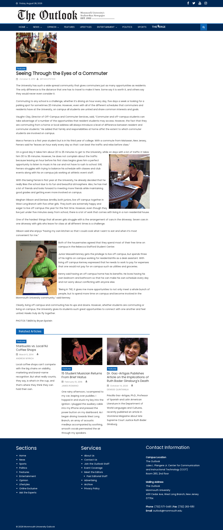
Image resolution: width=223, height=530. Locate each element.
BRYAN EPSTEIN (47, 79)
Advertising (90, 480)
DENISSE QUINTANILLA (118, 389)
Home (22, 27)
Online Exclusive (28, 488)
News (36, 27)
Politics (127, 27)
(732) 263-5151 (186, 506)
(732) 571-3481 (162, 506)
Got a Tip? (158, 27)
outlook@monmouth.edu (167, 510)
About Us (89, 455)
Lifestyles (86, 27)
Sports (142, 27)
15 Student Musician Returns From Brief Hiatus (82, 375)
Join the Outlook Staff (96, 463)
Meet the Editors (93, 472)
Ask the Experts (27, 492)
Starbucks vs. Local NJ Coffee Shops (32, 348)
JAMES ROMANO (70, 385)
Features (69, 27)
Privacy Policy (92, 488)
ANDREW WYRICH (25, 358)
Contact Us (90, 459)
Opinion (51, 27)
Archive (88, 484)
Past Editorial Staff (97, 476)
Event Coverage (93, 468)
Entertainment (106, 27)
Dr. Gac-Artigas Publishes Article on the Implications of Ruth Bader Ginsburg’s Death (128, 377)
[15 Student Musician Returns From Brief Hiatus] (83, 351)
